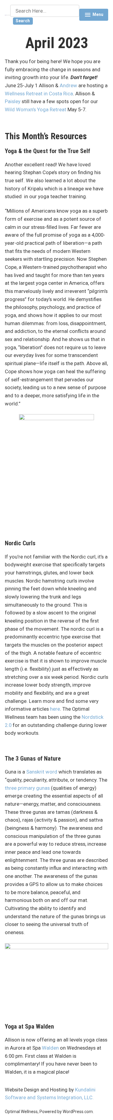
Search (23, 20)
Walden (50, 1048)
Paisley (12, 101)
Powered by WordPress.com (66, 1111)
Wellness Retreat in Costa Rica (39, 94)
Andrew (68, 85)
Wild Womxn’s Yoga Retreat (35, 109)
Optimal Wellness (21, 1111)
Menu (94, 15)
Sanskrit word (41, 772)
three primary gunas (28, 788)
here (55, 709)
